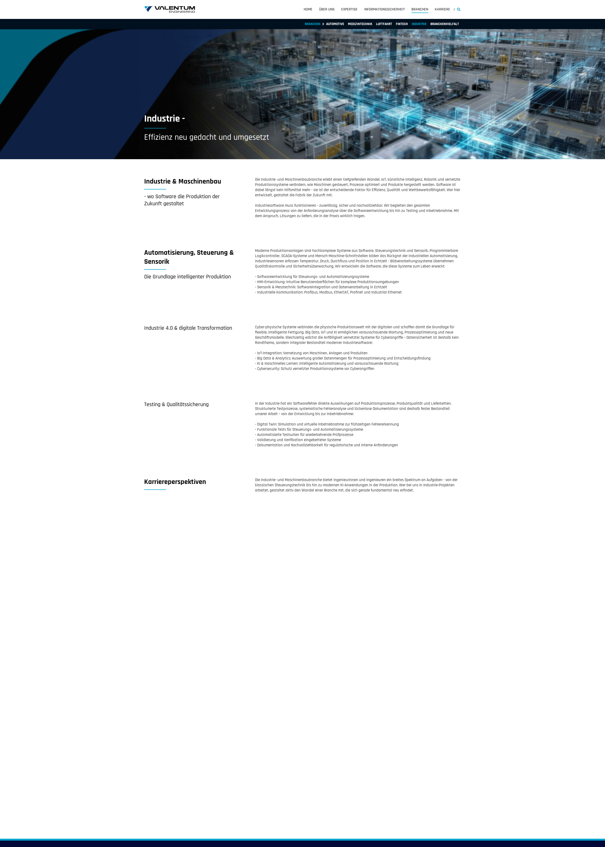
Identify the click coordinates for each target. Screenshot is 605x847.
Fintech (402, 24)
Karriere (442, 9)
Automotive (335, 24)
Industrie (419, 24)
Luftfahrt (384, 24)
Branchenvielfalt (444, 24)
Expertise (349, 9)
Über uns (327, 9)
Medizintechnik (360, 24)
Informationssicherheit (384, 9)
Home (308, 9)
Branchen (419, 9)
